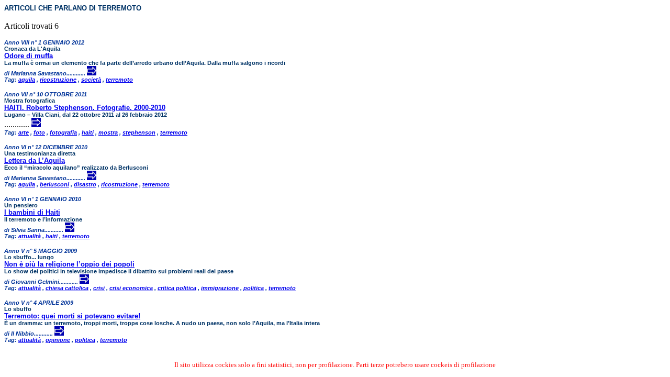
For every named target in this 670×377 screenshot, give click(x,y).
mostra (108, 132)
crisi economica (131, 288)
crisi (99, 288)
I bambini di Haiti (32, 212)
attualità (29, 236)
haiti (88, 132)
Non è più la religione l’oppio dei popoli (69, 264)
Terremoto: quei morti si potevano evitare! (72, 316)
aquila (26, 79)
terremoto (119, 79)
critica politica (177, 288)
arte (23, 132)
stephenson (138, 132)
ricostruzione (58, 79)
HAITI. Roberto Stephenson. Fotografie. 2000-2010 (84, 108)
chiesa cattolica (67, 288)
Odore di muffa (28, 56)
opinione (58, 340)
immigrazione (220, 288)
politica (253, 288)
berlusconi (54, 184)
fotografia (63, 132)
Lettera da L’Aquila (34, 160)
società (91, 79)
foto (39, 132)
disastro (85, 184)
